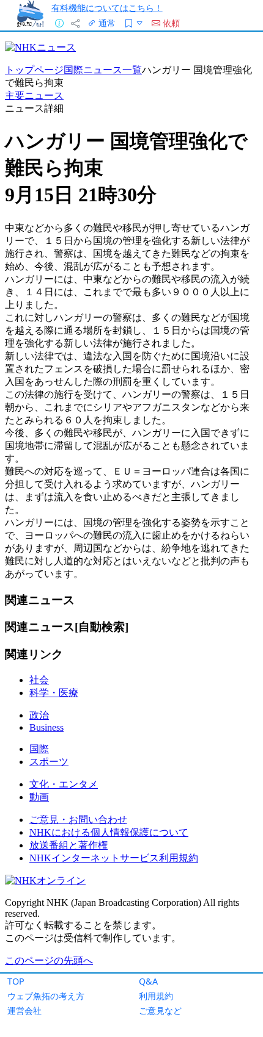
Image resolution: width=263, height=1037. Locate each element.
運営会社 (24, 1010)
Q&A (148, 981)
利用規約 (156, 996)
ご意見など (160, 1010)
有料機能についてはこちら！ (107, 7)
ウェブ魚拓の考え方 (45, 996)
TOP (15, 981)
